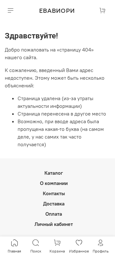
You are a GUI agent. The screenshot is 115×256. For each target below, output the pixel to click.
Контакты (54, 193)
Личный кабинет (53, 224)
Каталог (53, 173)
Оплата (53, 214)
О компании (54, 183)
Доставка (54, 203)
